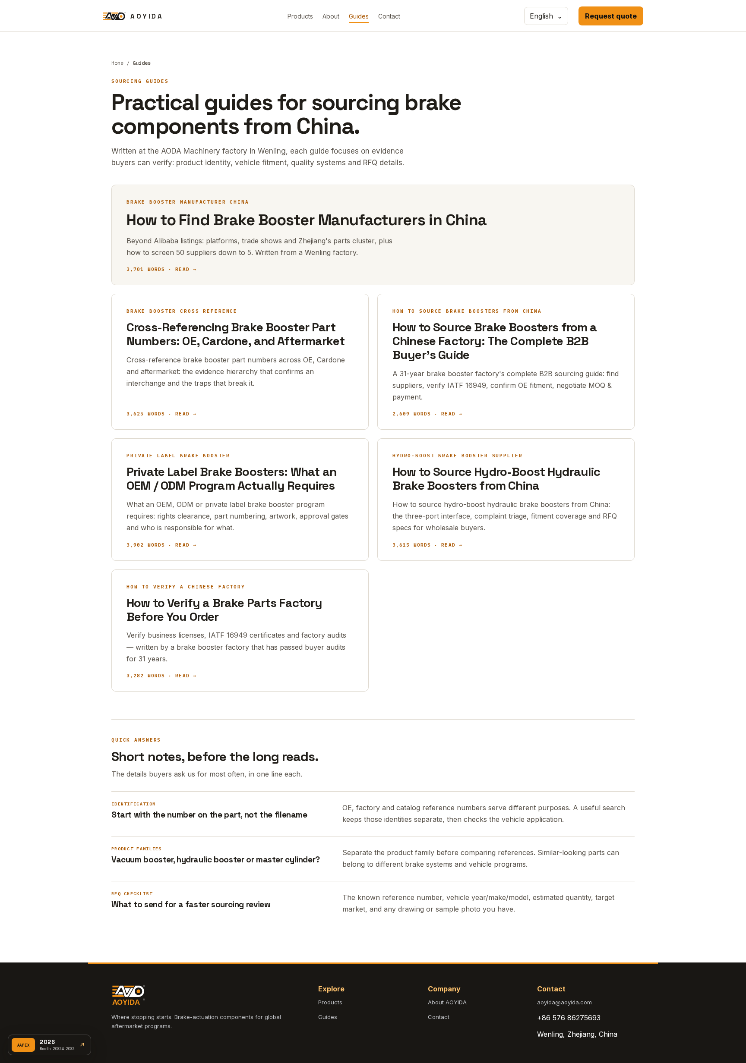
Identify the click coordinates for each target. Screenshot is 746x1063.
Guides (359, 16)
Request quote (611, 16)
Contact (389, 16)
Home (117, 63)
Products (300, 16)
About (330, 16)
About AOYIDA (447, 1002)
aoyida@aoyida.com (564, 1002)
